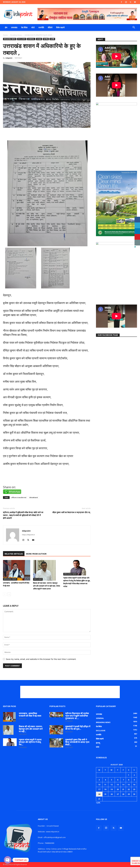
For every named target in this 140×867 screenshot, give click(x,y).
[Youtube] (135, 2)
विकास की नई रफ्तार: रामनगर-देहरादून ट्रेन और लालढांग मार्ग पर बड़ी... (31, 729)
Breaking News (16, 35)
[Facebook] (121, 2)
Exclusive (22, 39)
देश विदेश (24, 27)
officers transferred (18, 497)
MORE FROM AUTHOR (36, 553)
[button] (133, 27)
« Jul (98, 802)
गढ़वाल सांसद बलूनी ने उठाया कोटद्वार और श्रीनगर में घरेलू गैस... (30, 742)
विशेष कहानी (60, 27)
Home (5, 35)
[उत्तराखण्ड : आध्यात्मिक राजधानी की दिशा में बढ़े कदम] (16, 570)
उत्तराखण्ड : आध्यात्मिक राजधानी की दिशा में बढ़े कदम (30, 714)
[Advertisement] (70, 692)
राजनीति (41, 27)
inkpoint (8, 58)
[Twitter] (130, 2)
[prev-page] (4, 594)
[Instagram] (126, 2)
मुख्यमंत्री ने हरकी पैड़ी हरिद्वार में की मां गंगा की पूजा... (77, 727)
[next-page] (9, 594)
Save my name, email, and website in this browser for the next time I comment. (41, 659)
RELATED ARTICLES (14, 553)
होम (6, 27)
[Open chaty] (7, 860)
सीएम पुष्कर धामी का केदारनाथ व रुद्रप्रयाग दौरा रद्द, (71, 512)
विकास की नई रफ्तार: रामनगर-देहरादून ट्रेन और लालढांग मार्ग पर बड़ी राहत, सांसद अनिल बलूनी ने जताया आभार (46, 586)
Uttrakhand (33, 497)
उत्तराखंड (14, 27)
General (31, 39)
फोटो (33, 27)
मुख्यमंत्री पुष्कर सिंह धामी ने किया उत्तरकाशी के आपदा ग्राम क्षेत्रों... (77, 742)
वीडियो (50, 27)
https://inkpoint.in (28, 535)
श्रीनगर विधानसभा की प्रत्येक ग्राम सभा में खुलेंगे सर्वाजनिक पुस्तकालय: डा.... (77, 716)
